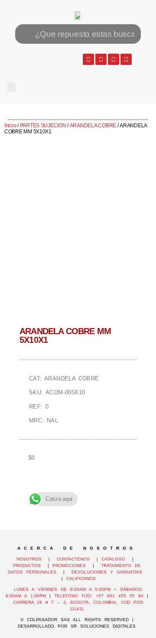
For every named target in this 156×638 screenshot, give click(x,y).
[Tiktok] (126, 59)
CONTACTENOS (73, 559)
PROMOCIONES (69, 565)
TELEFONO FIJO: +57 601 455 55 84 (98, 595)
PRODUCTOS (27, 565)
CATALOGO (115, 559)
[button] (11, 87)
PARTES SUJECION (43, 125)
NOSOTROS (29, 559)
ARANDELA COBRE (93, 125)
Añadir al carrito (78, 487)
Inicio (10, 125)
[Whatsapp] (88, 59)
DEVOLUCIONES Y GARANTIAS (109, 572)
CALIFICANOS (81, 578)
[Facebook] (101, 59)
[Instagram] (113, 59)
